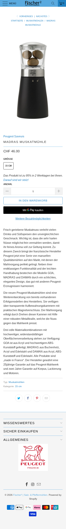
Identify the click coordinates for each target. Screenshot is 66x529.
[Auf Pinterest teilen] (37, 398)
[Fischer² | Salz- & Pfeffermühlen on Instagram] (32, 485)
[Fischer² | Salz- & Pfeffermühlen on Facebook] (26, 485)
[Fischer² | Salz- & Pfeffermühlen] (33, 3)
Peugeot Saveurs (13, 136)
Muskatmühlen (16, 382)
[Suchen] (54, 3)
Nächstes (42, 16)
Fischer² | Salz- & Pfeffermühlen (30, 495)
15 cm (8, 166)
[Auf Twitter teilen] (19, 398)
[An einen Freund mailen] (46, 398)
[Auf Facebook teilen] (28, 398)
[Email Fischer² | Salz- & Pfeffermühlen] (38, 485)
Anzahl (7, 184)
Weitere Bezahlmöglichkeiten (33, 218)
